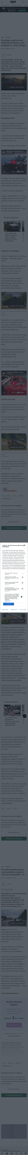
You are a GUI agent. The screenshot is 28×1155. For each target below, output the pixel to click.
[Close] (24, 545)
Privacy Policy (22, 609)
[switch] (22, 577)
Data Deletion (5, 609)
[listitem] (14, 574)
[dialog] (14, 577)
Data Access (14, 609)
